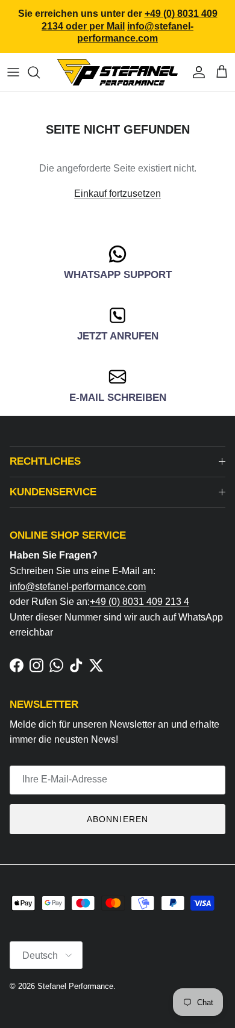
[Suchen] (40, 72)
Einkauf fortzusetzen (117, 193)
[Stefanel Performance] (117, 72)
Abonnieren (117, 819)
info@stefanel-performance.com (78, 586)
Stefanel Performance (75, 986)
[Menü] (13, 72)
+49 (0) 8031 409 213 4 (139, 601)
